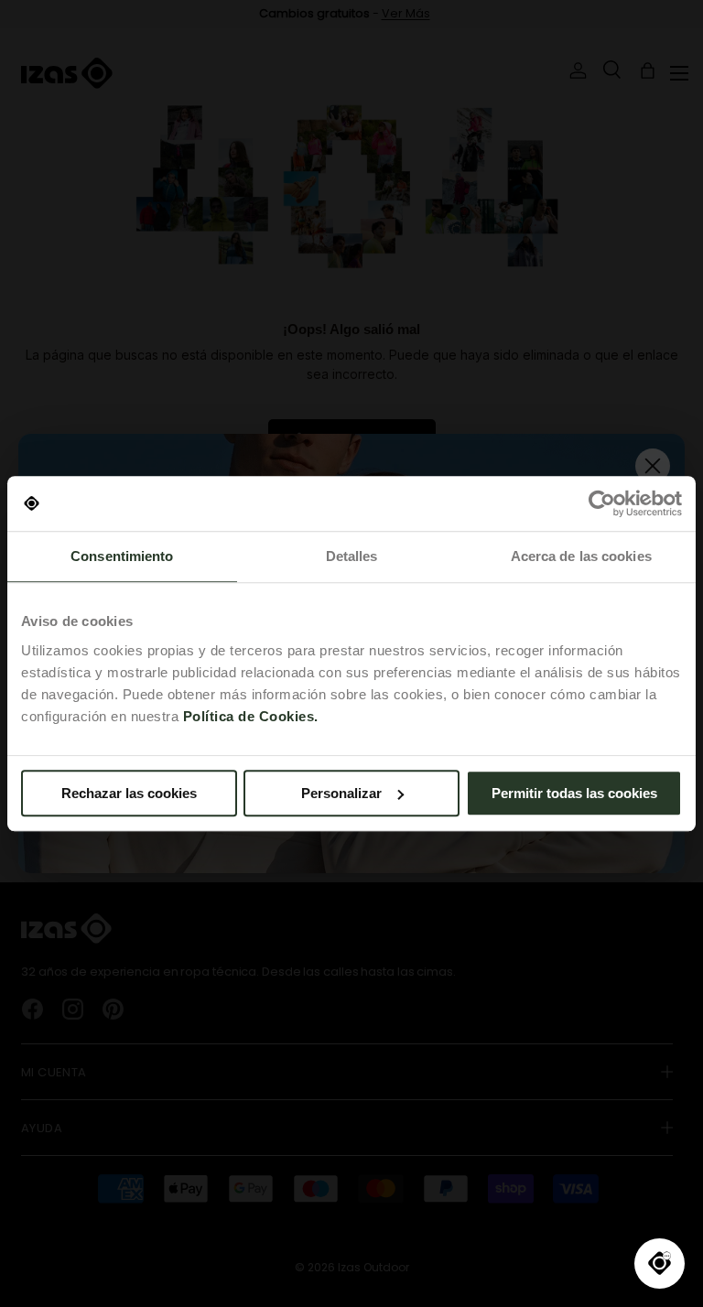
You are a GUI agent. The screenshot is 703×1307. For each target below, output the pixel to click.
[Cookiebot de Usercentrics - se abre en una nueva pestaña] (602, 503)
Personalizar (341, 793)
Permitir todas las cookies (574, 793)
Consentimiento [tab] (121, 556)
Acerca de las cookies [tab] (581, 556)
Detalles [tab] (352, 556)
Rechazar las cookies (129, 793)
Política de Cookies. (251, 716)
